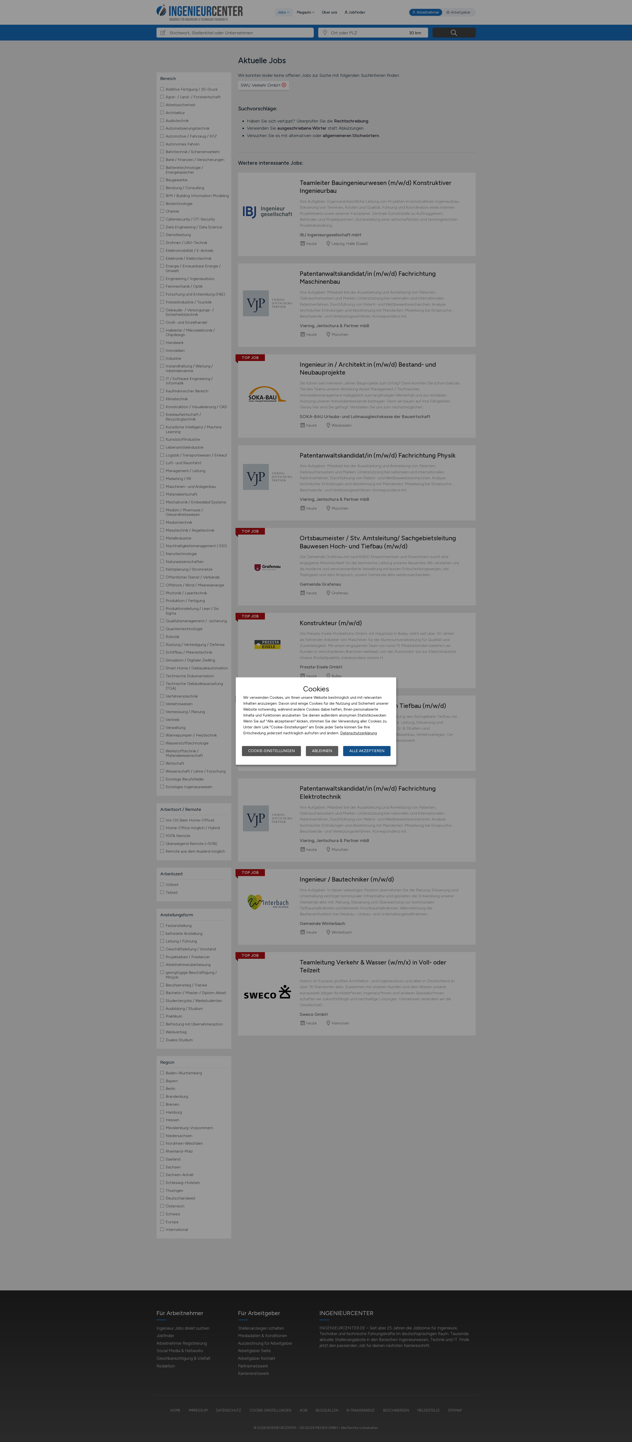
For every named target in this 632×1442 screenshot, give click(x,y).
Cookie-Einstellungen (271, 751)
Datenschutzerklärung (358, 733)
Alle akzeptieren (366, 751)
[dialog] (316, 721)
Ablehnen (322, 751)
